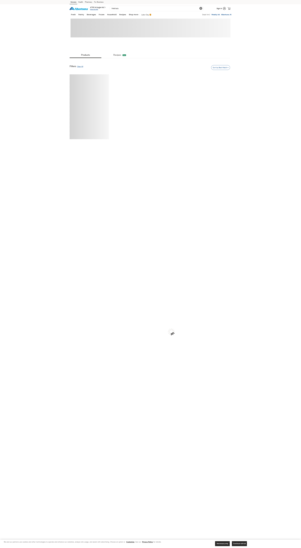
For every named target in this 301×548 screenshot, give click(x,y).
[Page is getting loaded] (171, 332)
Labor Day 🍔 (146, 15)
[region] (150, 544)
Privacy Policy (147, 542)
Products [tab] (85, 54)
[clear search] (201, 8)
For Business (99, 2)
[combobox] (157, 8)
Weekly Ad (215, 15)
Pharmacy (88, 2)
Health (80, 2)
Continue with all (239, 543)
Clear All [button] (80, 66)
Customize (130, 542)
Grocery (73, 2)
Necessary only (222, 543)
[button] (98, 7)
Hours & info (94, 9)
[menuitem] (73, 15)
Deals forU (206, 15)
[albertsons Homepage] (79, 8)
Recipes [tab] (117, 54)
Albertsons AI (226, 15)
